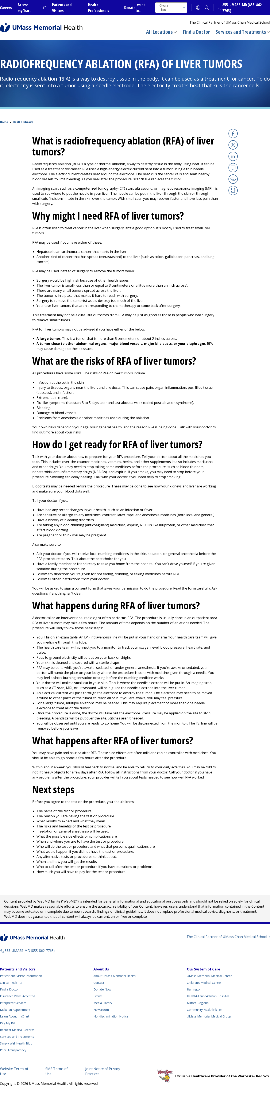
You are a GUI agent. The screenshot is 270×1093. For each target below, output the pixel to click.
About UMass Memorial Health (114, 976)
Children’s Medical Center (204, 983)
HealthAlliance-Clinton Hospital (208, 996)
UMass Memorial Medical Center (209, 976)
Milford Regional (198, 1003)
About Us (101, 969)
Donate (129, 7)
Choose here (163, 7)
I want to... (140, 7)
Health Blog (16, 1043)
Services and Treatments (241, 31)
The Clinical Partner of (228, 936)
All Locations (159, 31)
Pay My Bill (7, 1023)
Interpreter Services (13, 1003)
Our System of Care (203, 969)
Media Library (102, 1003)
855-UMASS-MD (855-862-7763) (30, 950)
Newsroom (101, 1010)
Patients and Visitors (17, 969)
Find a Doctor (196, 31)
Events (98, 996)
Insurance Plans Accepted (17, 996)
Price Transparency (13, 1050)
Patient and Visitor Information (21, 976)
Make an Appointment (15, 1010)
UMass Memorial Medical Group (209, 1016)
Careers (6, 7)
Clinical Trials (11, 982)
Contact (98, 983)
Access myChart (32, 7)
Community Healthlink (202, 1009)
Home (4, 122)
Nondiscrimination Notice (110, 1016)
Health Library (23, 122)
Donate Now (102, 989)
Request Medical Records (17, 1030)
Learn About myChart (14, 1016)
